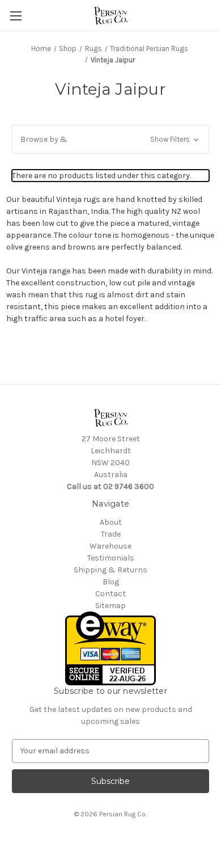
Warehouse (110, 546)
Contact (110, 593)
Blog (111, 582)
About (111, 522)
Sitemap (110, 605)
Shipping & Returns (110, 570)
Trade (111, 534)
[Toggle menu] (15, 15)
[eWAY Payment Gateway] (110, 647)
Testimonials (110, 558)
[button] (110, 139)
